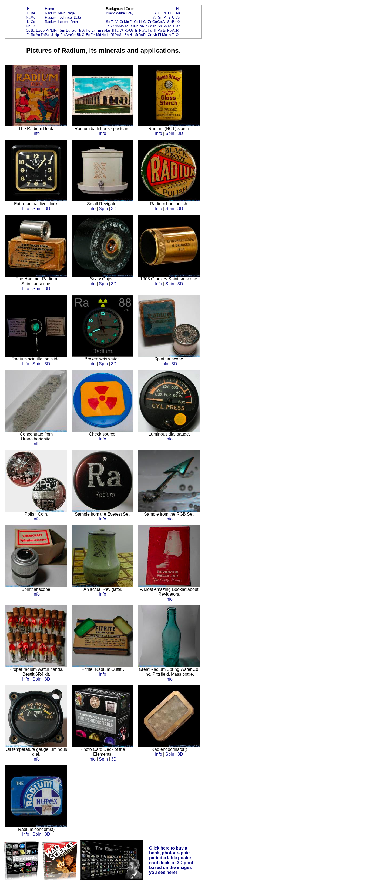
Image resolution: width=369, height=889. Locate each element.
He (178, 9)
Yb (103, 30)
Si (159, 17)
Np (57, 35)
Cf (83, 35)
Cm (73, 35)
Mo (121, 26)
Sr (33, 26)
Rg (145, 35)
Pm (56, 30)
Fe (131, 22)
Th (43, 35)
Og (178, 35)
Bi (164, 30)
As (164, 22)
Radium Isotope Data (61, 22)
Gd (74, 30)
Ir (136, 30)
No (103, 35)
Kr (178, 22)
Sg (121, 35)
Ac (38, 35)
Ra (33, 35)
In (154, 26)
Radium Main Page (60, 13)
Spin (169, 133)
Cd (150, 26)
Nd (51, 30)
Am (68, 35)
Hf (112, 30)
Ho (88, 30)
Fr (28, 35)
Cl (173, 17)
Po (169, 30)
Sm (62, 30)
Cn (150, 35)
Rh (136, 26)
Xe (178, 26)
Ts (174, 35)
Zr (112, 26)
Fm (93, 35)
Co (136, 22)
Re (126, 30)
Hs (131, 35)
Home (49, 9)
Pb (159, 30)
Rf (112, 35)
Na (28, 17)
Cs (28, 30)
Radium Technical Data (63, 17)
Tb (79, 30)
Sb (164, 26)
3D (180, 133)
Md (98, 35)
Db (116, 35)
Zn (150, 22)
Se (169, 22)
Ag (145, 26)
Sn (159, 26)
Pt (141, 30)
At (174, 30)
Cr (121, 22)
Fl (159, 35)
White (120, 13)
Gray (129, 13)
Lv (169, 35)
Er (93, 30)
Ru (131, 26)
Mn (126, 22)
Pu (62, 35)
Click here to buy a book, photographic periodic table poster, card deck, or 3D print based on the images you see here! (171, 860)
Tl (154, 30)
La (38, 30)
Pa (47, 35)
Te (169, 26)
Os (131, 30)
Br (174, 22)
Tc (126, 26)
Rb (28, 26)
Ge (159, 22)
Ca (33, 22)
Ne (178, 13)
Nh (155, 35)
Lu (108, 30)
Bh (126, 35)
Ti (112, 22)
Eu (68, 30)
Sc (108, 22)
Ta (116, 30)
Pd (141, 26)
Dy (83, 30)
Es (88, 35)
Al (154, 17)
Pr (47, 30)
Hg (150, 30)
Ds (141, 35)
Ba (33, 30)
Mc (164, 35)
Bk (79, 35)
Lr (108, 35)
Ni (140, 22)
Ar (178, 17)
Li (28, 13)
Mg (33, 17)
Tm (98, 30)
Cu (145, 22)
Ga (154, 22)
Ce (42, 30)
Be (33, 13)
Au (145, 30)
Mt (136, 35)
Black (110, 13)
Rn (178, 30)
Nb (116, 26)
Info (36, 133)
